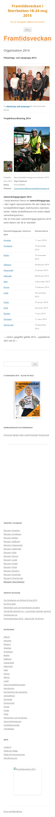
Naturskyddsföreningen (14, 684)
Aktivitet (7, 640)
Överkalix (8, 319)
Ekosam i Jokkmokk (12, 548)
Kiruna (6, 287)
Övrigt (6, 706)
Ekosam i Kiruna (11, 556)
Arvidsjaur (8, 246)
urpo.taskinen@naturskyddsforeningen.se (31, 188)
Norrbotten (9, 688)
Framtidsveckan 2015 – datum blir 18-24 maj (24, 618)
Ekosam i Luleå (10, 559)
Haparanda (8, 270)
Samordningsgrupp (12, 721)
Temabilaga (9, 728)
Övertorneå (8, 325)
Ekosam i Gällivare (12, 541)
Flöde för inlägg (11, 750)
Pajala (6, 302)
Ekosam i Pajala (11, 563)
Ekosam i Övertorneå (13, 578)
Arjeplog (7, 240)
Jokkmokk (8, 276)
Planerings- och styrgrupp (15, 717)
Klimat (6, 677)
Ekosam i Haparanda (13, 545)
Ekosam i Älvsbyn (11, 570)
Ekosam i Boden (11, 537)
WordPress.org (10, 758)
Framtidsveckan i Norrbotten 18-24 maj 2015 (27, 11)
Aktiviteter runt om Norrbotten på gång (22, 607)
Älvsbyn (7, 313)
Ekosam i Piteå (10, 567)
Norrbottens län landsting (15, 692)
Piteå (6, 308)
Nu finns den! (10, 603)
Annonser (8, 435)
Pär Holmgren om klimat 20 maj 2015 (20, 600)
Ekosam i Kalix (10, 552)
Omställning (9, 695)
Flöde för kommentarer (14, 754)
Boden (6, 255)
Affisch (7, 637)
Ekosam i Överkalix (12, 574)
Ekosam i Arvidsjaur (12, 534)
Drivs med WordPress (13, 811)
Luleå (6, 293)
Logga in (7, 747)
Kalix (6, 281)
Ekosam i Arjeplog (12, 530)
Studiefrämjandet (12, 725)
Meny (27, 29)
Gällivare (7, 264)
